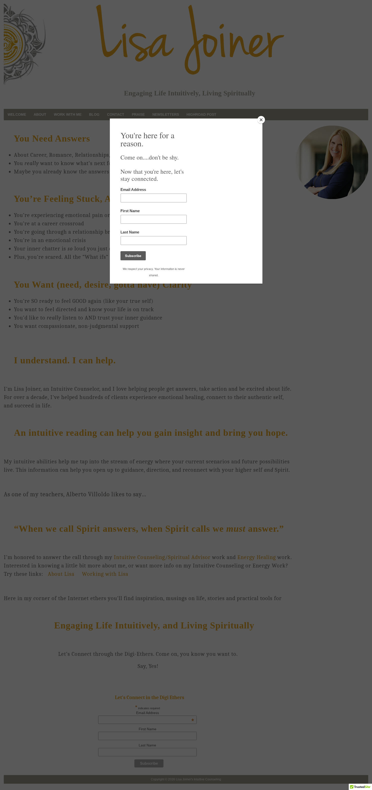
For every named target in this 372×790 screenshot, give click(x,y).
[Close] (261, 120)
